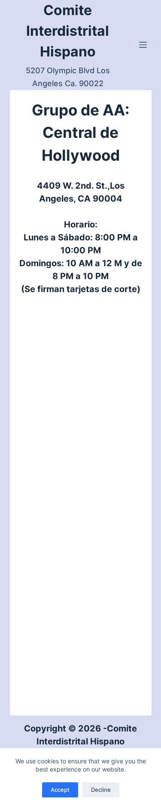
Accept (60, 789)
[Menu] (143, 44)
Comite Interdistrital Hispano (67, 31)
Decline (101, 789)
